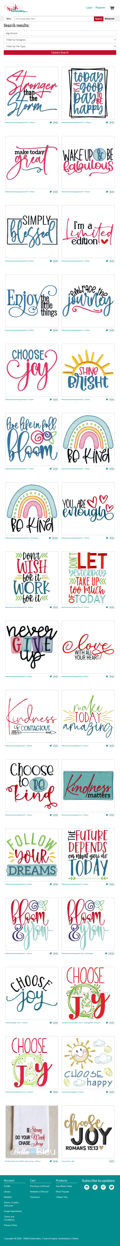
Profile (7, 1186)
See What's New (64, 1186)
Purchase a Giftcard (39, 1186)
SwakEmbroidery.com (27, 9)
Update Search (60, 52)
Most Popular (62, 1191)
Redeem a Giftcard (39, 1191)
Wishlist (8, 1197)
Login (89, 7)
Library (7, 1191)
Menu (8, 18)
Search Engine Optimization (56, 1238)
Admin (75, 1238)
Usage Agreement (13, 1211)
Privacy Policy (10, 1225)
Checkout (35, 1197)
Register (100, 7)
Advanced (109, 18)
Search (98, 18)
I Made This (62, 1197)
